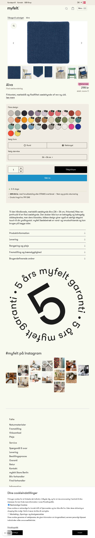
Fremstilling (15, 428)
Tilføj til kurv (71, 169)
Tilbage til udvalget (16, 18)
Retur (12, 464)
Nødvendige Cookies (18, 505)
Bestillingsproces (18, 456)
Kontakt (20, 2)
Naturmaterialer (17, 424)
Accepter (80, 532)
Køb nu (47, 178)
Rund (29, 145)
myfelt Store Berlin (18, 472)
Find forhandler (17, 480)
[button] (82, 8)
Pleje (11, 436)
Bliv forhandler (16, 476)
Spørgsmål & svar (18, 448)
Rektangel (69, 145)
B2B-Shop (28, 2)
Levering (13, 452)
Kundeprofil (12, 2)
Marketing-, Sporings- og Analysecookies (27, 514)
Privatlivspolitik (13, 527)
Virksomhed (15, 432)
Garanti (13, 460)
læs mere (10, 97)
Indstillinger (15, 532)
